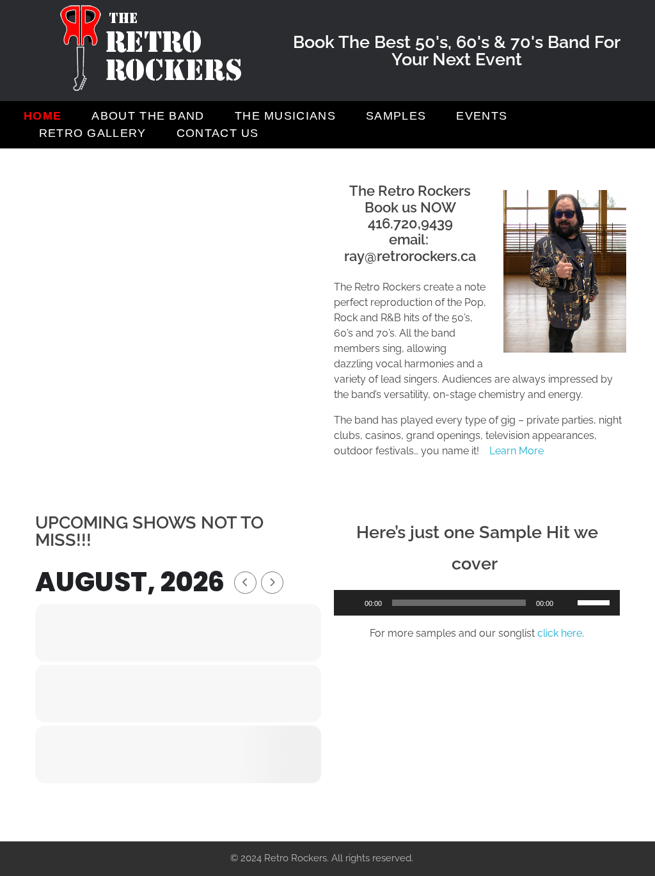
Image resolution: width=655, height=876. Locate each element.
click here (559, 633)
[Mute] (567, 602)
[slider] (595, 601)
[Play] (350, 602)
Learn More (516, 451)
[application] (477, 603)
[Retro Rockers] (152, 48)
